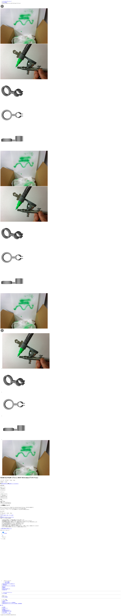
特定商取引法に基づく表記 (6, 611)
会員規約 (3, 609)
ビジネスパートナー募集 (6, 613)
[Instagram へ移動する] (2, 605)
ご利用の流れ (4, 584)
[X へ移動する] (1, 605)
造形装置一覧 (4, 589)
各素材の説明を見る (4, 483)
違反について (9, 528)
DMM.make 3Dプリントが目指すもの (8, 583)
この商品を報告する (3, 528)
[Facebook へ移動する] (0, 605)
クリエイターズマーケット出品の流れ (8, 585)
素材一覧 (3, 586)
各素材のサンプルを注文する (13, 483)
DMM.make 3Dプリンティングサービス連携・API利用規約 (12, 603)
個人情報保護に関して (6, 610)
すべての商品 (4, 2)
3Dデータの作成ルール (6, 588)
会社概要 (3, 607)
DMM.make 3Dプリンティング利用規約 (8, 602)
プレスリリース (5, 608)
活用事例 (3, 587)
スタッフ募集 (4, 612)
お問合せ (3, 601)
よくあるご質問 (5, 600)
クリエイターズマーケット (6, 1)
